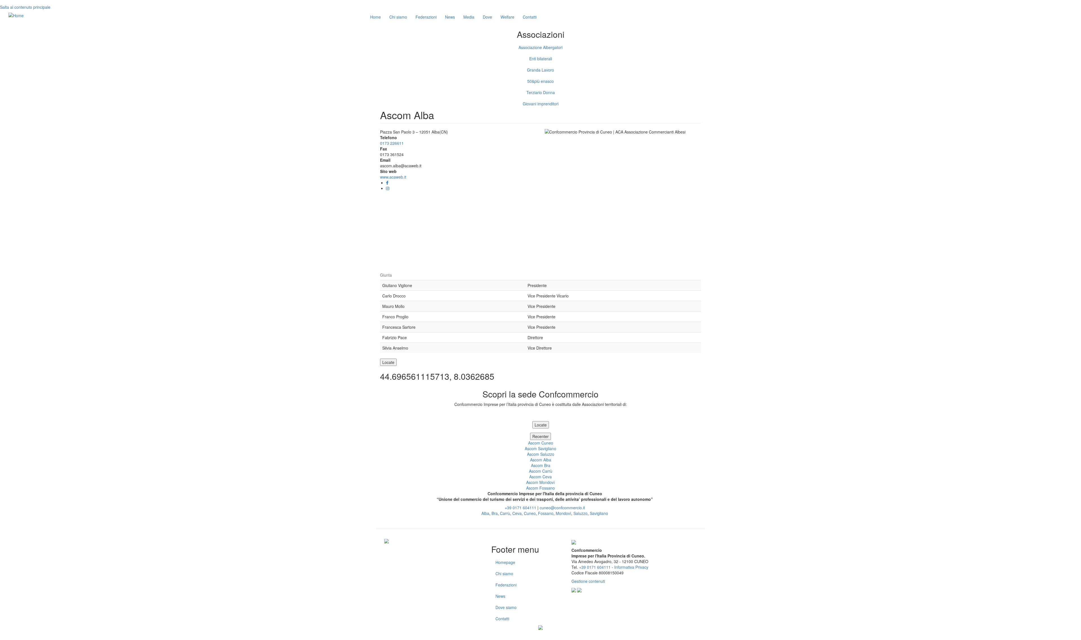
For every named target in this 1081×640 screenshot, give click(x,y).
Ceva (517, 513)
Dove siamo (506, 607)
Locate (388, 362)
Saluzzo (580, 513)
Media (468, 17)
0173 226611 (392, 143)
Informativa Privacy (631, 567)
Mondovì (563, 513)
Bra (495, 513)
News (450, 17)
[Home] (16, 15)
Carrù (505, 513)
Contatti (530, 17)
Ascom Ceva (540, 476)
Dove (487, 17)
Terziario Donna (540, 92)
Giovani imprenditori (541, 103)
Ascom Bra (540, 465)
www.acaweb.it (393, 177)
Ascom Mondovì (540, 482)
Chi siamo (398, 17)
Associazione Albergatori (540, 47)
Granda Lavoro (540, 70)
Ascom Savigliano (540, 448)
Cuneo (530, 513)
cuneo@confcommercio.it (562, 507)
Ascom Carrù (540, 471)
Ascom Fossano (540, 488)
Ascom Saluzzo (540, 454)
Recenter (540, 436)
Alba (485, 513)
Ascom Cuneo (540, 443)
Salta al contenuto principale (25, 7)
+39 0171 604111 (520, 507)
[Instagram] (387, 188)
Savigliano (599, 513)
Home (375, 17)
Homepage (505, 562)
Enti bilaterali (540, 58)
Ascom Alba (540, 460)
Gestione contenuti (588, 581)
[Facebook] (387, 182)
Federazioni (426, 17)
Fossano (545, 513)
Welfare (507, 17)
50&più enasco (540, 81)
